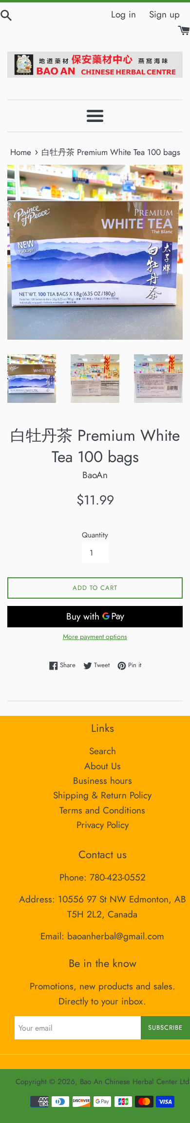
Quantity (95, 535)
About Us (102, 766)
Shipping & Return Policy (102, 795)
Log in (123, 14)
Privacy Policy (102, 824)
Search (102, 751)
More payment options (95, 636)
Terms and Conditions (102, 810)
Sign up (164, 14)
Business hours (102, 780)
